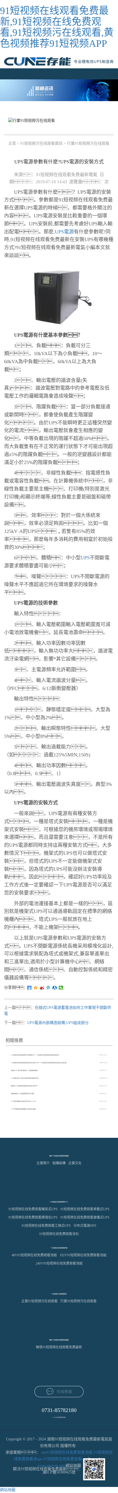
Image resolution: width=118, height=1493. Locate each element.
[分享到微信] (61, 988)
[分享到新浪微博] (42, 988)
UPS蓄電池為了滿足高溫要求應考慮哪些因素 (24, 1078)
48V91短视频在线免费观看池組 (34, 1255)
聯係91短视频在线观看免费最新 (59, 1347)
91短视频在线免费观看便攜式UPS (84, 1217)
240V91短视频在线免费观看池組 (59, 1263)
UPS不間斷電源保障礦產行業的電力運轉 (23, 1109)
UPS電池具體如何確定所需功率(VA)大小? (23, 1101)
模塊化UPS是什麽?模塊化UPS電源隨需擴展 (24, 1070)
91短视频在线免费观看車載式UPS (84, 1209)
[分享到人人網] (54, 988)
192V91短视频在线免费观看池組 (83, 1255)
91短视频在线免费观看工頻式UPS (46, 1226)
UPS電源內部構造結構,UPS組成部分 (58, 1023)
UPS (85, 557)
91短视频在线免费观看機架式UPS (33, 1209)
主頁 (12, 143)
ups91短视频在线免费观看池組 (66, 1452)
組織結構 (59, 1163)
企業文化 (75, 1163)
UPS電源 (64, 232)
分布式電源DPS (85, 1226)
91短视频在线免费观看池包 (59, 1234)
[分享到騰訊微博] (48, 988)
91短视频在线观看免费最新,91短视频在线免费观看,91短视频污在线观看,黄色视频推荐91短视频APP (57, 27)
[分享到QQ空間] (35, 988)
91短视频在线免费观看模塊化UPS (33, 1217)
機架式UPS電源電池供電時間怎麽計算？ (24, 1086)
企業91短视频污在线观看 (39, 1301)
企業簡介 (43, 1163)
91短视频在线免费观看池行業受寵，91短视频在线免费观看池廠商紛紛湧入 (35, 1055)
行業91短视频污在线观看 (88, 143)
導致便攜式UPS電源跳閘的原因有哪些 (22, 1093)
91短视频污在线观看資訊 (41, 143)
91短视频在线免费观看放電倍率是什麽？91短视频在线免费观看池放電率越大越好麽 (38, 1062)
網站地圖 (7, 1490)
